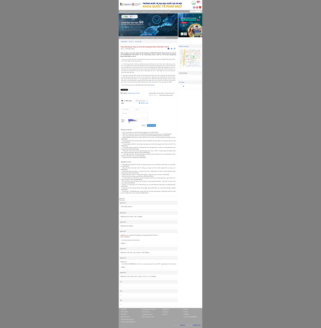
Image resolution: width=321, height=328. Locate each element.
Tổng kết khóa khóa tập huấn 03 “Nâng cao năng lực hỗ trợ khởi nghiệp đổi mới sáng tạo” (148, 168)
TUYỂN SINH (144, 11)
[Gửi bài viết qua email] (169, 48)
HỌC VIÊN (167, 11)
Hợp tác (151, 11)
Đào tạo (136, 11)
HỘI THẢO (145, 38)
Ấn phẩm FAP (137, 38)
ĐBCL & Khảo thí (161, 38)
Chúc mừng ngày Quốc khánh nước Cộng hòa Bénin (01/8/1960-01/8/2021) (142, 135)
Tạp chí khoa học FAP (147, 316)
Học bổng (165, 311)
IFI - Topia (129, 38)
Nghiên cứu (159, 11)
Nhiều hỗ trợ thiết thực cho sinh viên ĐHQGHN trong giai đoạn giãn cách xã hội (143, 134)
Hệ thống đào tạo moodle (148, 309)
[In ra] (172, 48)
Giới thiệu (122, 11)
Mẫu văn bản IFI (125, 316)
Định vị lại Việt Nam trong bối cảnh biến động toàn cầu (136, 132)
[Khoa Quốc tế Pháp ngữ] (130, 4)
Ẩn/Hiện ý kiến (144, 103)
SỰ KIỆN (152, 38)
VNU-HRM (123, 314)
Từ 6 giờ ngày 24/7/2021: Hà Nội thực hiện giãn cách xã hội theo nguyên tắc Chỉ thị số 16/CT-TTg (149, 144)
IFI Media (181, 82)
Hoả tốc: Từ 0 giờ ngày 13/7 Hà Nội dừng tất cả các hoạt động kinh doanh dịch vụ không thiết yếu (148, 184)
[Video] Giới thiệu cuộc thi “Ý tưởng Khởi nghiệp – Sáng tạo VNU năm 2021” (142, 174)
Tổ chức (129, 11)
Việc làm (164, 314)
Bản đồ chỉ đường (184, 46)
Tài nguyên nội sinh (146, 314)
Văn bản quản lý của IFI (127, 319)
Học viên (185, 311)
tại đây (152, 85)
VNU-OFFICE (124, 311)
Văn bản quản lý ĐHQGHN (127, 321)
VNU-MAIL (123, 309)
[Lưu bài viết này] (175, 48)
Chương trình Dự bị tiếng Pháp (130, 157)
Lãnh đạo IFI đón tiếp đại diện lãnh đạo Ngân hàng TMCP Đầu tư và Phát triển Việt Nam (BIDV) (148, 188)
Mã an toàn (123, 120)
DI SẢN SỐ (122, 38)
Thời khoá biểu (145, 311)
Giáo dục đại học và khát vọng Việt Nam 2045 (134, 176)
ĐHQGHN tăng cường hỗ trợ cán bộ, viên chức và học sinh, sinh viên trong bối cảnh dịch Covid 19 (149, 137)
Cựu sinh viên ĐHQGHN (190, 316)
